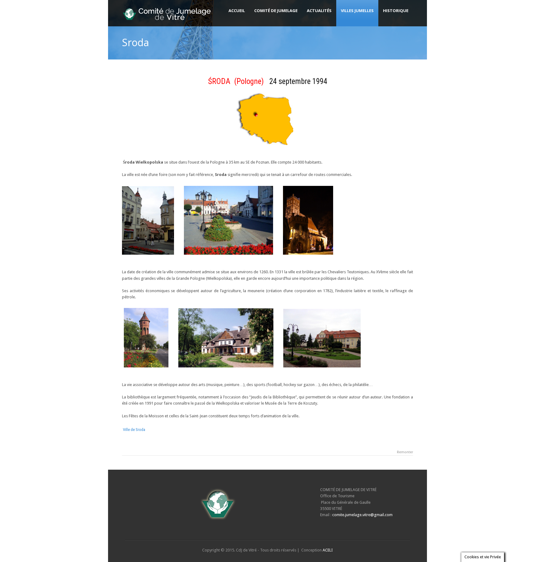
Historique (395, 10)
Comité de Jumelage (276, 10)
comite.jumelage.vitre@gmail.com (362, 514)
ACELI (328, 550)
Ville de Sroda (134, 429)
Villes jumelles (357, 10)
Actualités (319, 10)
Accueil (236, 10)
